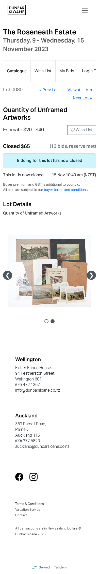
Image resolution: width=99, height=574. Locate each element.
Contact (21, 515)
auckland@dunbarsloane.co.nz (42, 446)
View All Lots (80, 90)
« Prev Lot (48, 90)
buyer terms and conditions (66, 190)
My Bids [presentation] (66, 71)
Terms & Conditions (29, 503)
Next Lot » (82, 98)
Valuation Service (27, 509)
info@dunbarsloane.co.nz (37, 390)
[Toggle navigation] (84, 10)
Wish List (84, 130)
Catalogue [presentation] (17, 71)
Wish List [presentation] (43, 71)
